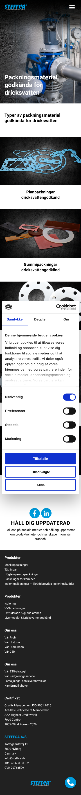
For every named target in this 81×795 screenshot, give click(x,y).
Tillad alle (40, 459)
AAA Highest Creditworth (20, 715)
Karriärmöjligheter (16, 685)
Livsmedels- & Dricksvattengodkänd (27, 618)
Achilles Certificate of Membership (26, 710)
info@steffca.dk (14, 758)
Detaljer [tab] (40, 319)
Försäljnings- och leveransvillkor (25, 681)
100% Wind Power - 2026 (20, 724)
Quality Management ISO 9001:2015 (27, 705)
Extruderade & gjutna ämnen (22, 613)
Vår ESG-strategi (15, 671)
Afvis (40, 485)
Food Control (12, 719)
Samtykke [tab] (15, 319)
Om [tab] (66, 319)
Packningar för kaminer (19, 579)
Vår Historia (12, 642)
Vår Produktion (14, 647)
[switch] (69, 411)
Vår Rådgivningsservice (19, 676)
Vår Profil (10, 637)
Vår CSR (9, 651)
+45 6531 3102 (19, 763)
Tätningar (10, 569)
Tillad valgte (40, 472)
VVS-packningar (14, 608)
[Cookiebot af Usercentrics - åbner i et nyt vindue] (57, 307)
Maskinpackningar (16, 565)
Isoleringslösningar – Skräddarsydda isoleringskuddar (39, 584)
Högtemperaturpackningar (21, 574)
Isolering (10, 603)
